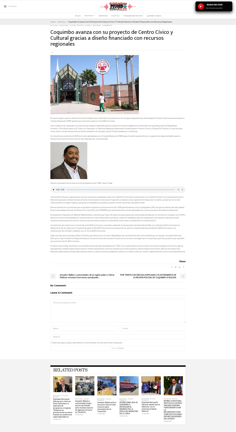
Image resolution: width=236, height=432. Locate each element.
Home (53, 22)
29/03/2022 (63, 25)
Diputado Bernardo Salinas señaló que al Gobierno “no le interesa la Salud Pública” (151, 406)
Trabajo (100, 400)
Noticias (62, 22)
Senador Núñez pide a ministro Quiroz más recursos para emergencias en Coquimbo (106, 406)
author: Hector (76, 25)
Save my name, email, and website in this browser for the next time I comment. (88, 342)
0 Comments (107, 25)
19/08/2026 (145, 414)
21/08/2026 (101, 414)
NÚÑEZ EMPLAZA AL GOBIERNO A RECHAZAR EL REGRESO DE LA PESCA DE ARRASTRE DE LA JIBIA (128, 408)
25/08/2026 (79, 414)
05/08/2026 (167, 421)
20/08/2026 (123, 416)
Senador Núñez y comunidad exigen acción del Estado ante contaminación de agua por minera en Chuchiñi (84, 406)
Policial (64, 395)
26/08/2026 (57, 419)
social (56, 397)
